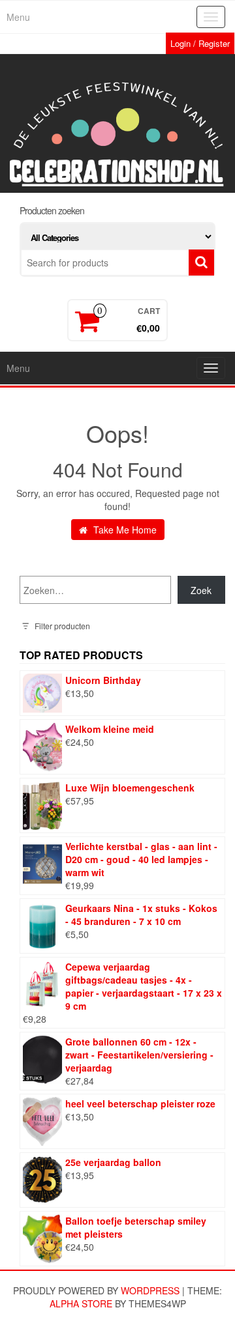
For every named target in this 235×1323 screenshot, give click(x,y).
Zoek (201, 590)
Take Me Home (124, 529)
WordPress (150, 1290)
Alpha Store (81, 1303)
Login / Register (200, 43)
